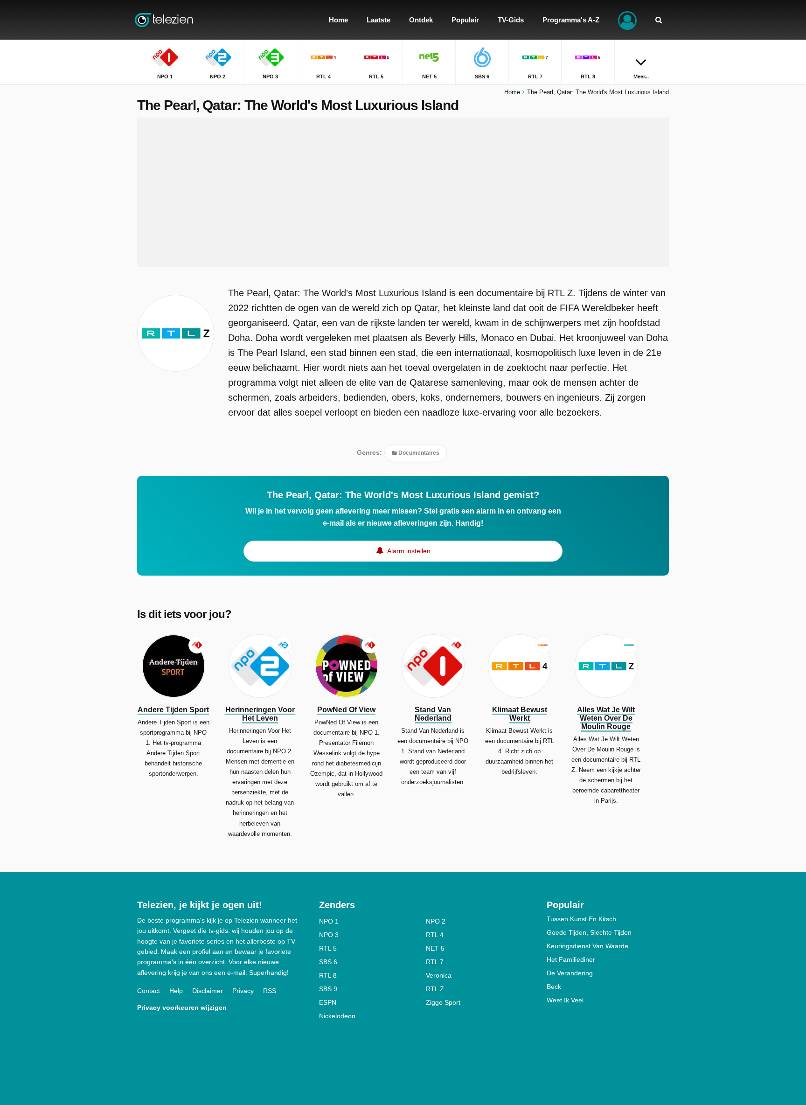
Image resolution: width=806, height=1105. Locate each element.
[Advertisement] (403, 192)
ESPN (327, 1002)
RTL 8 (328, 975)
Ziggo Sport (443, 1002)
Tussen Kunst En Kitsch (581, 919)
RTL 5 (328, 948)
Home (512, 92)
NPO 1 (329, 921)
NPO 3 (329, 934)
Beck (554, 986)
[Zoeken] (658, 20)
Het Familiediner (571, 959)
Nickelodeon (337, 1016)
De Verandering (570, 973)
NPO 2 (435, 921)
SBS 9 (328, 989)
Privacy (243, 990)
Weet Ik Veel (565, 1000)
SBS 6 (328, 962)
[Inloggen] (627, 20)
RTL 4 (435, 934)
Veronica (439, 975)
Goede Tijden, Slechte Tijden (589, 932)
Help (176, 990)
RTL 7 (435, 962)
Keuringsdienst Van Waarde (587, 946)
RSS (269, 990)
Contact (148, 990)
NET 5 (435, 948)
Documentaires (418, 453)
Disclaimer (207, 990)
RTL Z (435, 989)
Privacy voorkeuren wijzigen (182, 1007)
